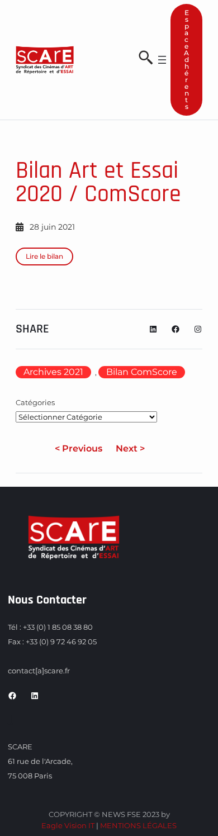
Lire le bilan (44, 256)
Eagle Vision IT (67, 825)
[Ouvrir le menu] (162, 59)
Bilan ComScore (141, 372)
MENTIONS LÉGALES (138, 825)
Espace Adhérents (186, 59)
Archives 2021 (53, 372)
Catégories (35, 402)
